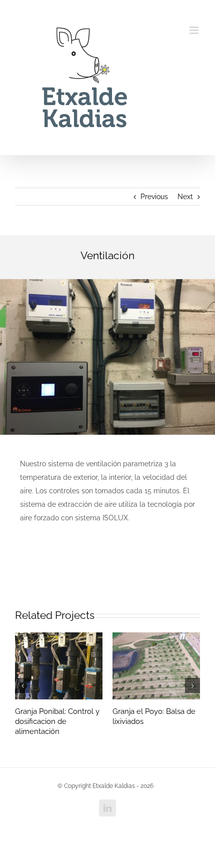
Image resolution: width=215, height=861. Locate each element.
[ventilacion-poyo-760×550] (107, 283)
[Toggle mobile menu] (195, 30)
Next (185, 197)
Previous (154, 197)
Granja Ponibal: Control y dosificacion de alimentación (57, 721)
